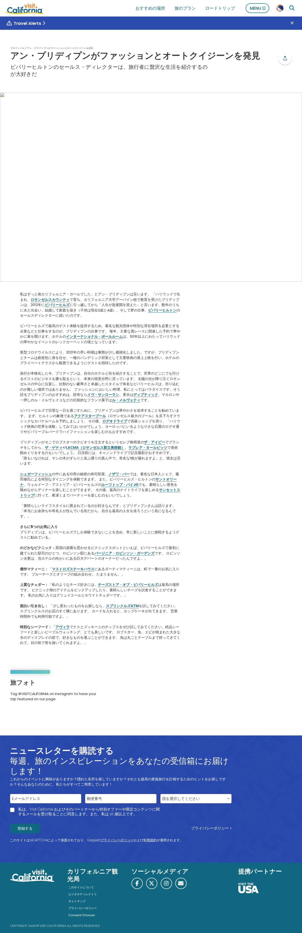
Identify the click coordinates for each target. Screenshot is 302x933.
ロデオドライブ (114, 421)
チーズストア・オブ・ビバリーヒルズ (128, 584)
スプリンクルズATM (122, 605)
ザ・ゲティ (54, 447)
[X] (151, 883)
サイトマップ (76, 901)
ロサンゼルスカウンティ (50, 299)
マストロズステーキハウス (73, 568)
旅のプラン (185, 8)
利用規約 (150, 840)
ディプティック (145, 394)
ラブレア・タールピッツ (147, 447)
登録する (25, 828)
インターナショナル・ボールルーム (94, 336)
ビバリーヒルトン (162, 310)
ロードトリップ (220, 8)
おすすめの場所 (150, 8)
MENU (255, 8)
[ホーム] (24, 8)
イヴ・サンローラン (103, 394)
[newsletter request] (181, 883)
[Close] (295, 23)
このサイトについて (81, 887)
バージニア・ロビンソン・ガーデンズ (124, 553)
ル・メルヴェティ (126, 399)
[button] (285, 58)
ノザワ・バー (119, 473)
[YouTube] (285, 691)
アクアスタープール (90, 415)
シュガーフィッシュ (36, 473)
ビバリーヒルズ (57, 304)
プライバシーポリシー (210, 828)
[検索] (291, 8)
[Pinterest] (278, 691)
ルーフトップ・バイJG (119, 484)
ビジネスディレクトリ (82, 894)
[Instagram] (272, 691)
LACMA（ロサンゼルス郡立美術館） (95, 447)
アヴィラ (62, 626)
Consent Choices (81, 915)
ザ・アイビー (154, 442)
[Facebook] (137, 883)
